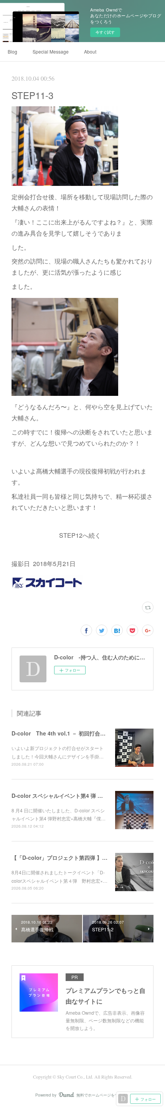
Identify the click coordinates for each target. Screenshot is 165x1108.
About (90, 51)
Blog (12, 51)
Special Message (51, 51)
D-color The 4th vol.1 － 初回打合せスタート (69, 733)
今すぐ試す (105, 32)
